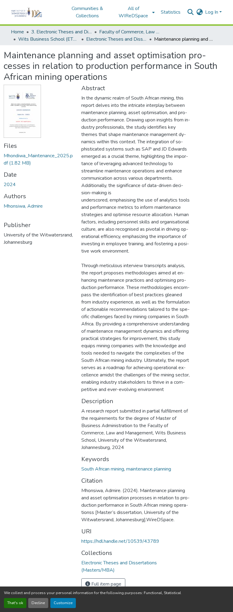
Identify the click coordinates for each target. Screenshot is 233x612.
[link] (39, 159)
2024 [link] (10, 184)
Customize (63, 603)
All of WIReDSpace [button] (133, 12)
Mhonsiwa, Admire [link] (23, 206)
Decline (38, 603)
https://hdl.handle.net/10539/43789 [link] (120, 541)
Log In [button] (212, 12)
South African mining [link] (102, 469)
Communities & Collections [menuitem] (87, 12)
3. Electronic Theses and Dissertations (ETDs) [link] (61, 32)
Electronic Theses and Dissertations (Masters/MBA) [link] (116, 39)
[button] (35, 12)
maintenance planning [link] (148, 469)
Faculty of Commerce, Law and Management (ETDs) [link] (129, 32)
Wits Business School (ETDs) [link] (48, 39)
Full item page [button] (105, 584)
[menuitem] (135, 12)
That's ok (15, 603)
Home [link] (17, 32)
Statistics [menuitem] (171, 12)
